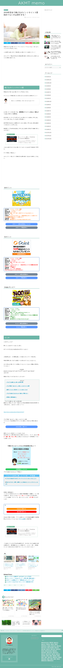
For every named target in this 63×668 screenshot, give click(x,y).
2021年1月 (48, 76)
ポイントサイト (17, 585)
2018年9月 (48, 104)
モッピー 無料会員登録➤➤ (21, 323)
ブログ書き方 (44, 652)
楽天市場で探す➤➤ (21, 511)
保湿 (48, 655)
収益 (58, 655)
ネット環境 (44, 649)
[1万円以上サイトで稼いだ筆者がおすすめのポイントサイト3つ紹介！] (9, 559)
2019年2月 (48, 98)
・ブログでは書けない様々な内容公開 (14, 382)
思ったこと (50, 657)
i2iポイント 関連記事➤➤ (21, 227)
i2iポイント (11, 585)
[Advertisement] (21, 70)
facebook (52, 642)
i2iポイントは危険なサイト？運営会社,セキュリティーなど (21, 565)
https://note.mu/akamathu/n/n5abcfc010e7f (14, 412)
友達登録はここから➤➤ (21, 469)
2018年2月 (48, 126)
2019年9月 (48, 85)
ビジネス (48, 649)
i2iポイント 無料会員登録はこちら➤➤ (22, 224)
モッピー (23, 585)
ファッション (53, 649)
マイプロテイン (56, 652)
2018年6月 (48, 113)
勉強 (51, 655)
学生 (46, 657)
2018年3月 (48, 123)
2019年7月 (48, 92)
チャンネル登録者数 (51, 647)
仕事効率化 (44, 655)
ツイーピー (57, 647)
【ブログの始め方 (21, 478)
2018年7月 (48, 110)
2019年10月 (48, 82)
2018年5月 (48, 117)
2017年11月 (48, 135)
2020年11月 (48, 79)
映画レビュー (55, 657)
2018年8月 (48, 107)
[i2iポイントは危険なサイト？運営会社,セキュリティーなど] (21, 559)
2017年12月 (48, 132)
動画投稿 (55, 655)
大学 (43, 657)
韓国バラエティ (44, 660)
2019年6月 (48, 95)
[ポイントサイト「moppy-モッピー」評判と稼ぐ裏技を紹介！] (33, 559)
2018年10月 (48, 101)
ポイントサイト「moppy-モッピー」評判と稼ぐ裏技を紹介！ (33, 565)
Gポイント (6, 585)
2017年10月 (48, 138)
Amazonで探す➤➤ (21, 508)
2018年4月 (48, 120)
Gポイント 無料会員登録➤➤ (21, 274)
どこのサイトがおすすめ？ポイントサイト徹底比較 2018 (19, 581)
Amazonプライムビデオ (45, 642)
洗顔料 (60, 657)
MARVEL (48, 644)
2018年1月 (48, 129)
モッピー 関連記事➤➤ (21, 327)
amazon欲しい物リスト (21, 426)
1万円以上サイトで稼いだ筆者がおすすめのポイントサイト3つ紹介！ (9, 565)
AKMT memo (31, 3)
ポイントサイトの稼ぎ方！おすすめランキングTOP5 (18, 576)
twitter (56, 644)
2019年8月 (48, 89)
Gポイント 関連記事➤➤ (21, 277)
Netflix (53, 644)
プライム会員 (22, 518)
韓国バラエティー (51, 660)
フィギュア (58, 649)
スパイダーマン (44, 647)
